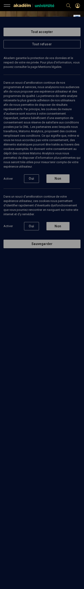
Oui (31, 178)
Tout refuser (42, 44)
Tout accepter (42, 32)
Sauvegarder (42, 244)
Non (58, 178)
